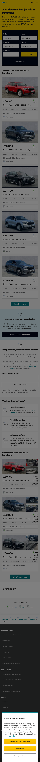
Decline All (20, 748)
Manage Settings (20, 756)
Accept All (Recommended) (20, 741)
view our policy (10, 736)
